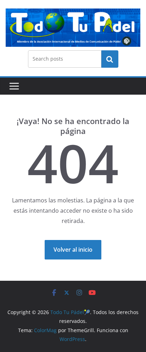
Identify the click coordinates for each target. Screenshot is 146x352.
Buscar (109, 59)
